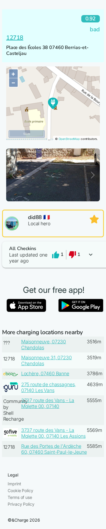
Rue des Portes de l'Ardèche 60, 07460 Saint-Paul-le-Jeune (54, 449)
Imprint (14, 483)
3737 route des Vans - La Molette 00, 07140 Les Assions (53, 433)
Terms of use (20, 497)
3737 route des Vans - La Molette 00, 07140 (47, 403)
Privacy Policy (21, 504)
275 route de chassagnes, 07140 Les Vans (48, 387)
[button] (53, 254)
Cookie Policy (20, 490)
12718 (14, 38)
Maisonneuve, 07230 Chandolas (43, 344)
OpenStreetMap (69, 139)
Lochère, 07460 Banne (45, 373)
